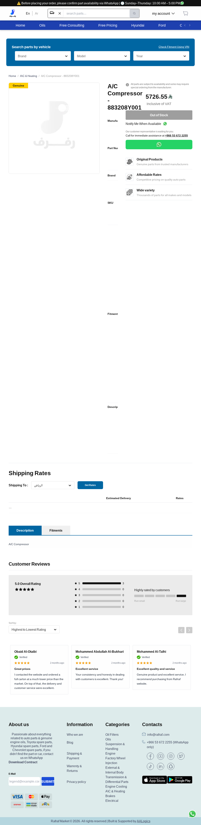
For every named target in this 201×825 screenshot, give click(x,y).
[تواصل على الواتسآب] (192, 816)
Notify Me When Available (143, 124)
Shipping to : (18, 485)
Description (25, 530)
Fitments (55, 530)
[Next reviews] (189, 630)
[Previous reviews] (181, 630)
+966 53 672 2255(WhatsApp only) (167, 745)
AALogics (143, 821)
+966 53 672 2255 (176, 135)
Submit (48, 781)
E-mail (12, 773)
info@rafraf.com (158, 735)
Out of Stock (159, 115)
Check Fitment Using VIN (174, 46)
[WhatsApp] (159, 144)
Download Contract (23, 762)
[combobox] (17, 56)
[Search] (134, 13)
